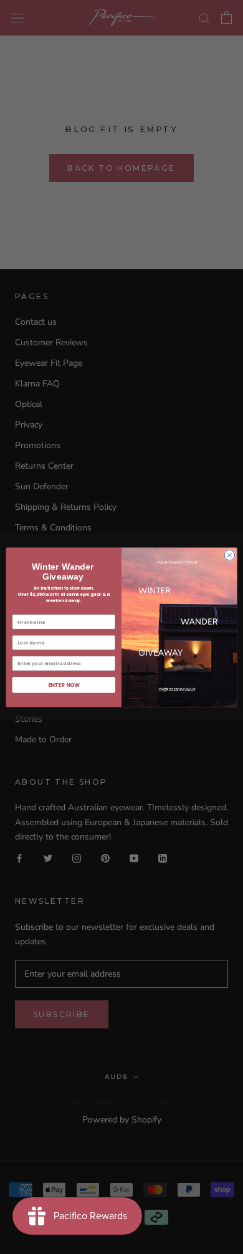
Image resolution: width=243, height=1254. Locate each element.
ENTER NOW (64, 684)
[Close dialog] (229, 555)
